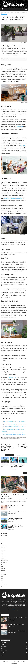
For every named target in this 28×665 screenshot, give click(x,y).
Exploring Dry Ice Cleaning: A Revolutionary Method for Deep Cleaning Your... (15, 526)
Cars (2, 541)
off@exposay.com (16, 609)
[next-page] (14, 469)
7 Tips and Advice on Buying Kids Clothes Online (22, 446)
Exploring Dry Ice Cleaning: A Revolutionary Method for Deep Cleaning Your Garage (14, 466)
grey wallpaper (20, 126)
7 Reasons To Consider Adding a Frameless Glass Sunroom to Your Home (5, 465)
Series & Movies (4, 574)
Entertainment (3, 549)
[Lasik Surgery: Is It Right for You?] (4, 507)
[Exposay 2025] (14, 4)
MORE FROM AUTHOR (18, 455)
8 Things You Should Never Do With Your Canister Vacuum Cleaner (22, 465)
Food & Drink (3, 556)
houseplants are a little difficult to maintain (13, 198)
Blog (1, 537)
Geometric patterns (7, 437)
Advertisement (5, 661)
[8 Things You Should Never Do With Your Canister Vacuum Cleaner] (23, 460)
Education (3, 547)
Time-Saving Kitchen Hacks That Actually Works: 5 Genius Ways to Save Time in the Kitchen (7, 447)
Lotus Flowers (17, 438)
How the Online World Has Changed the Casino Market (13, 495)
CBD (2, 543)
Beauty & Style (4, 535)
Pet (1, 572)
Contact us (23, 661)
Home (2, 12)
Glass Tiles (23, 437)
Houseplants (11, 438)
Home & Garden (6, 12)
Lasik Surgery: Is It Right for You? (16, 505)
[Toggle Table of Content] (24, 59)
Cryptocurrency (4, 545)
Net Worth (3, 570)
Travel (2, 582)
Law (1, 564)
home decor (11, 304)
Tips (1, 580)
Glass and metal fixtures (16, 437)
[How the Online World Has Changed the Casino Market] (14, 484)
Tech (2, 578)
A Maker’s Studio (12, 377)
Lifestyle (2, 566)
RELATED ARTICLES (9, 455)
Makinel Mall (4, 21)
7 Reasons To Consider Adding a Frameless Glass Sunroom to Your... (16, 519)
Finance (2, 554)
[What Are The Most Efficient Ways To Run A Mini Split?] (4, 513)
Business (2, 539)
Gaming (2, 558)
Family (2, 552)
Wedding (2, 586)
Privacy (14, 661)
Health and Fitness (4, 560)
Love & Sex (3, 568)
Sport (2, 576)
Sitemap (18, 661)
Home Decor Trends (4, 438)
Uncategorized (3, 584)
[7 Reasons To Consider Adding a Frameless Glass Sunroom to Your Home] (5, 460)
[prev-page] (13, 469)
